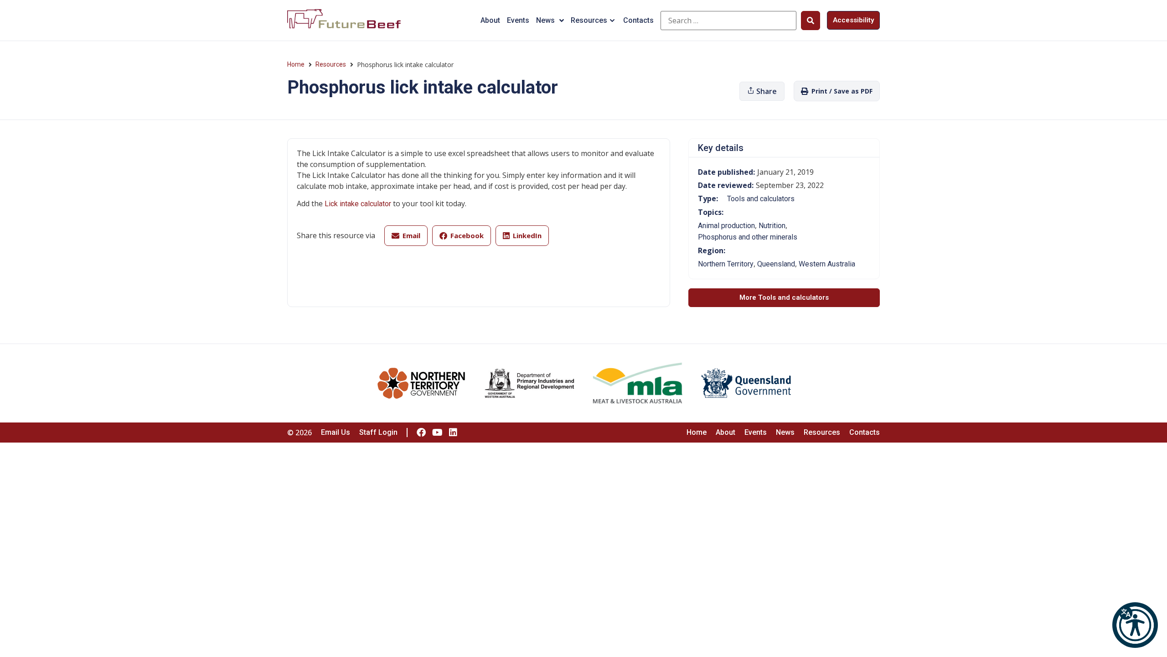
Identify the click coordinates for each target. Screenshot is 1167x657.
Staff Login (378, 432)
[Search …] (728, 20)
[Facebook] (421, 432)
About (490, 20)
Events (518, 20)
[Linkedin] (453, 432)
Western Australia (827, 264)
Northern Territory (726, 264)
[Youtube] (437, 432)
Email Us (335, 432)
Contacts (638, 20)
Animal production (726, 225)
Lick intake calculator (358, 203)
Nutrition (772, 225)
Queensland (776, 264)
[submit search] (810, 20)
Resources (589, 20)
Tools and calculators (761, 198)
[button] (1135, 625)
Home (296, 64)
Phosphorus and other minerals (747, 237)
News (545, 20)
